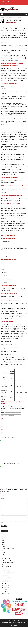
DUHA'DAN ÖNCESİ (6, 585)
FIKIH (3, 540)
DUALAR (5, 546)
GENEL (2, 556)
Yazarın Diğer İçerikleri (9, 437)
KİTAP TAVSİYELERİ (6, 574)
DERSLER (3, 533)
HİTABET (4, 544)
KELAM (3, 550)
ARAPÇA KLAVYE (5, 1)
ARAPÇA (4, 536)
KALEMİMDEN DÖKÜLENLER (8, 572)
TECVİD (3, 595)
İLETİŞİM (4, 3)
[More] (14, 434)
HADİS (3, 542)
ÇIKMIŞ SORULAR (7, 560)
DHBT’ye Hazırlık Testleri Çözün (10, 463)
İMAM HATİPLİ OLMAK (6, 581)
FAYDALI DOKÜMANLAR (7, 566)
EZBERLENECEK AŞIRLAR (7, 589)
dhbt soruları (11, 414)
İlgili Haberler (2, 437)
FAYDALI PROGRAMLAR (7, 568)
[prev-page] (0, 493)
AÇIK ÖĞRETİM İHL (6, 558)
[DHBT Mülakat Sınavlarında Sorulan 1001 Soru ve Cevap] (14, 475)
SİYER (3, 552)
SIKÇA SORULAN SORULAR (9, 562)
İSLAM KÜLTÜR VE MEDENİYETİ (8, 548)
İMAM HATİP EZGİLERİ (6, 577)
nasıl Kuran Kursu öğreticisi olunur (7, 415)
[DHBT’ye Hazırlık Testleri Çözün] (14, 450)
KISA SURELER (5, 591)
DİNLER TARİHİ (5, 538)
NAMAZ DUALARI (5, 593)
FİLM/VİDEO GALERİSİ (6, 570)
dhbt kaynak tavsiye (4, 414)
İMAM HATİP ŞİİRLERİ (6, 579)
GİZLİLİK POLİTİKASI (12, 620)
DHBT (3, 564)
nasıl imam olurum (18, 414)
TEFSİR (3, 554)
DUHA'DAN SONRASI (6, 587)
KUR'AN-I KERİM (4, 583)
